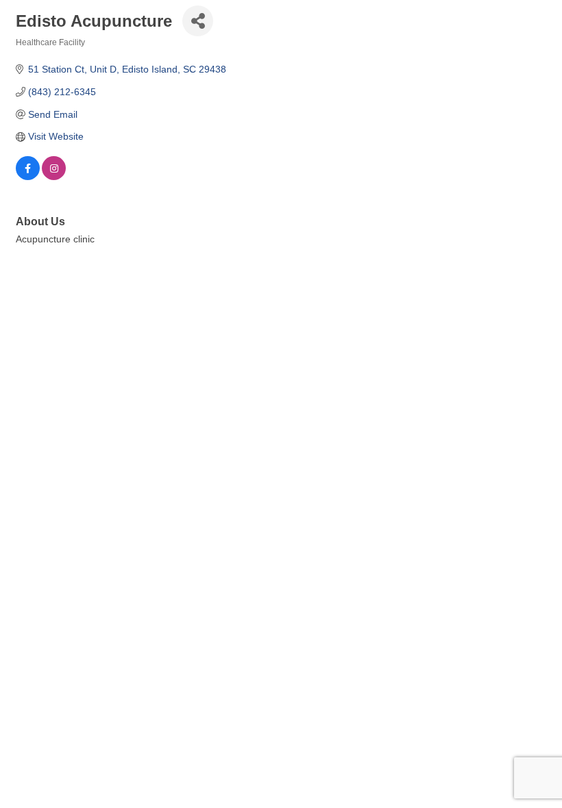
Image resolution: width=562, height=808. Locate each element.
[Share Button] (197, 20)
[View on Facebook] (28, 176)
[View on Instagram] (54, 176)
